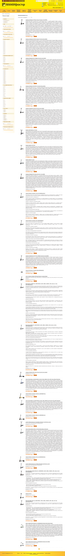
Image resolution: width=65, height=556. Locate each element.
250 (5, 71)
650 (5, 78)
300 (5, 72)
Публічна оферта (47, 553)
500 (5, 76)
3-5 (5, 86)
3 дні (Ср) (6, 21)
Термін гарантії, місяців (7, 29)
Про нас (18, 553)
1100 (5, 82)
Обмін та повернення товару (27, 553)
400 (5, 74)
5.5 (5, 89)
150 (5, 70)
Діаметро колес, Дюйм (7, 98)
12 (4, 106)
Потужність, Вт (6, 68)
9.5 (5, 103)
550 (5, 77)
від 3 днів (6, 22)
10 (5, 104)
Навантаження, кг (6, 63)
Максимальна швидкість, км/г (8, 55)
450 (5, 75)
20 (4, 41)
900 (5, 80)
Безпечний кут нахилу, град (8, 34)
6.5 (5, 91)
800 (5, 79)
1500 (5, 83)
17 (4, 40)
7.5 (5, 93)
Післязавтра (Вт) (7, 20)
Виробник (5, 113)
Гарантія (34, 553)
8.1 (5, 101)
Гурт (21, 553)
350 (5, 73)
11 (4, 105)
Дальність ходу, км (6, 39)
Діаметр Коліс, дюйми (7, 121)
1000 (5, 81)
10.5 (5, 96)
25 (4, 42)
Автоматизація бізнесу (40, 553)
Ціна (4, 24)
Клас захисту (6, 108)
